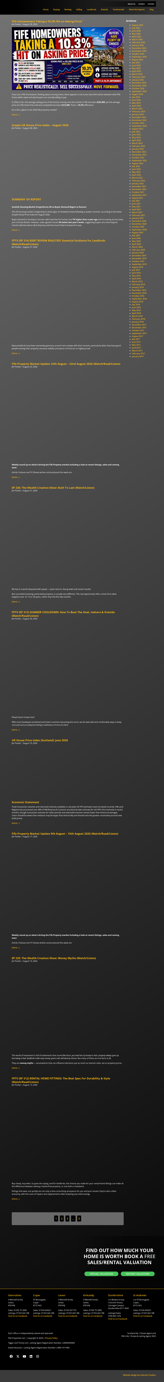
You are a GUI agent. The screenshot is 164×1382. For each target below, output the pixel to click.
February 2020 (138, 249)
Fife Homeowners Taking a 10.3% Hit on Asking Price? (47, 21)
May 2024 (136, 103)
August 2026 (137, 25)
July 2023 (136, 131)
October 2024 (138, 88)
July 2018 (136, 304)
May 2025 (136, 68)
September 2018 (139, 298)
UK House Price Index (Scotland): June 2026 (40, 740)
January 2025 (138, 80)
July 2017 (136, 339)
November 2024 (139, 85)
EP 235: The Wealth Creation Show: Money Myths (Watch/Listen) (54, 958)
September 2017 (139, 333)
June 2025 (136, 65)
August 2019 (137, 267)
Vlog (151, 9)
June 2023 (136, 134)
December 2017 (139, 324)
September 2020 (139, 229)
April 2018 (136, 313)
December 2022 (139, 152)
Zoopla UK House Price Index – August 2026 (40, 125)
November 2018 (139, 293)
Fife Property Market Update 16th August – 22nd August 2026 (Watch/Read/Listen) (66, 364)
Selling (79, 9)
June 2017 (136, 342)
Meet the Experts (137, 9)
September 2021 (139, 195)
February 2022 (138, 180)
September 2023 (139, 126)
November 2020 (139, 224)
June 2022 (136, 169)
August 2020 (137, 232)
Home (46, 9)
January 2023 (138, 149)
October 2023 (138, 123)
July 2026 (136, 28)
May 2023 (136, 137)
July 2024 (136, 97)
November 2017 (139, 327)
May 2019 (136, 275)
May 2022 (136, 172)
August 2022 (137, 163)
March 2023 (137, 143)
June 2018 (136, 307)
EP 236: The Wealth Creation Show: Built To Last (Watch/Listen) (53, 487)
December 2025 (139, 48)
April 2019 (136, 278)
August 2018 (137, 301)
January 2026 (138, 45)
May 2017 (136, 345)
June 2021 (136, 203)
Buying (56, 9)
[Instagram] (38, 1356)
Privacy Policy (51, 1338)
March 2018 (137, 316)
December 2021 (139, 186)
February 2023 (138, 146)
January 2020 (138, 252)
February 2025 (138, 77)
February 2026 (138, 42)
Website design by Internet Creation (139, 1375)
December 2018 (139, 290)
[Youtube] (24, 1356)
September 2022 (139, 160)
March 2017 (137, 350)
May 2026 (136, 33)
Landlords (91, 9)
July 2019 (136, 270)
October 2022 (138, 157)
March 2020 (137, 247)
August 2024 (137, 94)
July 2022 (136, 166)
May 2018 (136, 310)
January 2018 (138, 322)
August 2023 (137, 128)
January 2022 (138, 183)
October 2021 (138, 192)
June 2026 (136, 31)
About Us (131, 4)
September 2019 (139, 264)
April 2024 (136, 105)
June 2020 (136, 238)
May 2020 (136, 241)
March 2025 (137, 74)
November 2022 (139, 154)
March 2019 (137, 281)
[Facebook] (11, 1356)
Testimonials (118, 9)
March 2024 (137, 108)
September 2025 (139, 56)
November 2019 (139, 258)
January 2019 (138, 287)
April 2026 (136, 36)
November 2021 (139, 189)
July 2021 (136, 201)
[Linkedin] (31, 1356)
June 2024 (136, 100)
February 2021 (138, 215)
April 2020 (136, 244)
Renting (67, 9)
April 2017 (136, 347)
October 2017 (138, 330)
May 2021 (136, 206)
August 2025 (137, 59)
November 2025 (139, 51)
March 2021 (137, 212)
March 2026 (137, 39)
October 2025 (138, 54)
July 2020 (136, 235)
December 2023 (139, 117)
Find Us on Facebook (17, 1316)
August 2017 (137, 336)
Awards (104, 9)
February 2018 (138, 319)
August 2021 (137, 198)
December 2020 (139, 221)
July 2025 (136, 62)
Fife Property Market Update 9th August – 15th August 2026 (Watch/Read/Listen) (65, 833)
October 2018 (138, 296)
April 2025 (136, 71)
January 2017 (138, 356)
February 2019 (138, 284)
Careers (141, 4)
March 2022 (137, 177)
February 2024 (138, 111)
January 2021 (138, 218)
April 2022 (136, 175)
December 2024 (139, 82)
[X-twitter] (18, 1356)
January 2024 (138, 114)
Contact (151, 4)
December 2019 (139, 255)
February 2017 (138, 353)
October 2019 (138, 261)
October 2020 (138, 226)
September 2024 (139, 91)
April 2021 (136, 209)
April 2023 (136, 140)
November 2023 (139, 120)
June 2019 (136, 273)
